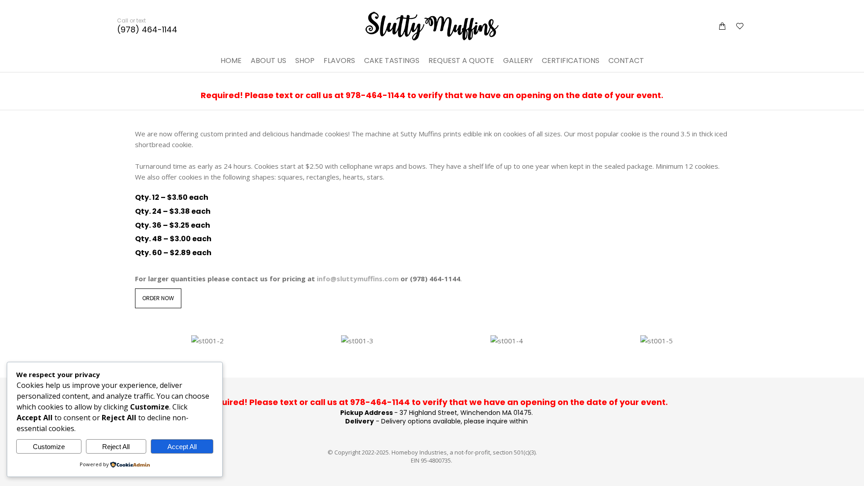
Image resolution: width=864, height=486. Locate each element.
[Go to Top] (851, 473)
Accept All (182, 446)
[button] (133, 7)
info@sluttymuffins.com (358, 278)
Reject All (116, 446)
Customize (49, 446)
